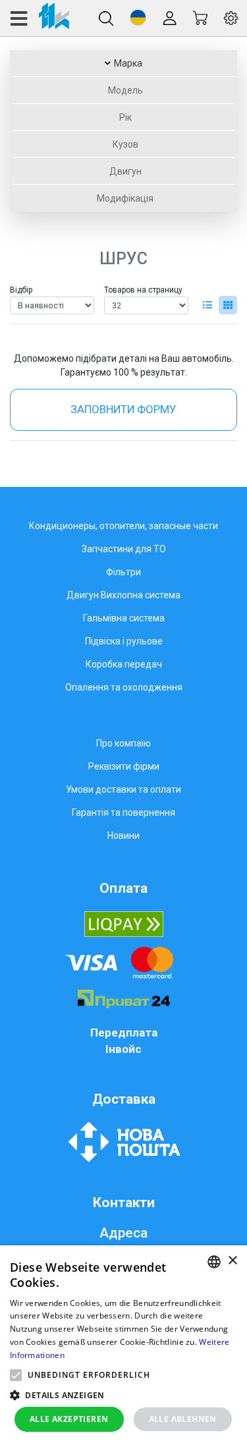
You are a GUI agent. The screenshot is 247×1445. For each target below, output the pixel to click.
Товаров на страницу (143, 290)
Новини (123, 835)
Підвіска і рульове (124, 641)
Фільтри (123, 572)
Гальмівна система (124, 618)
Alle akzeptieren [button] (69, 1419)
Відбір (21, 290)
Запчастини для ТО (124, 549)
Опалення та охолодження (123, 687)
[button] (138, 17)
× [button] (232, 1261)
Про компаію (123, 743)
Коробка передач (124, 664)
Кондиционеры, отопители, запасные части (123, 526)
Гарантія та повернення (123, 812)
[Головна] (39, 18)
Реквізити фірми (123, 766)
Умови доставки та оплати (123, 789)
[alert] (123, 1345)
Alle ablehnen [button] (183, 1419)
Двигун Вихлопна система (123, 595)
